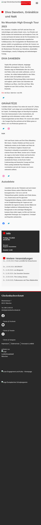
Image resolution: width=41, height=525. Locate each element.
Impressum (5, 343)
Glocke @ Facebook (9, 321)
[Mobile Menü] (37, 3)
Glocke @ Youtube (8, 330)
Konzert (5, 245)
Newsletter (26, 3)
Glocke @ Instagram (9, 340)
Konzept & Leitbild (27, 343)
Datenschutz (15, 343)
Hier (3, 93)
